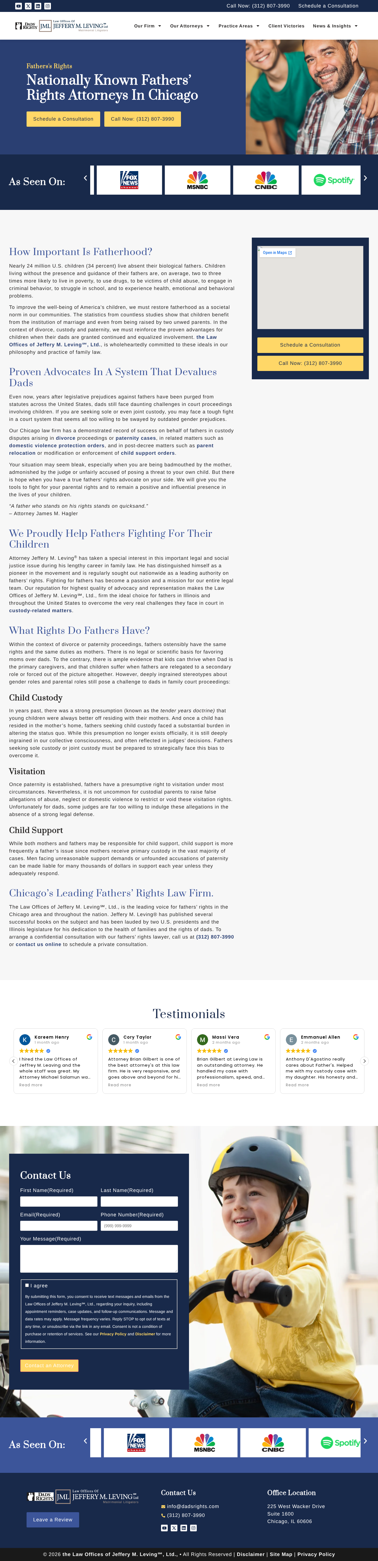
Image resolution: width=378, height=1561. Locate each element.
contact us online (38, 944)
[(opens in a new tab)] (309, 1514)
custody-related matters (40, 610)
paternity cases (136, 438)
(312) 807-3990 (215, 937)
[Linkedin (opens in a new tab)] (38, 6)
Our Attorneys (186, 26)
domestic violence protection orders (57, 445)
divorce (66, 438)
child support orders (148, 453)
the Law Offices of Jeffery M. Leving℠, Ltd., (120, 1554)
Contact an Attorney (49, 1365)
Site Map (281, 1554)
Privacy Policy (113, 1334)
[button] (85, 178)
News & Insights (332, 26)
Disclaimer (145, 1334)
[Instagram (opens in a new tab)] (47, 6)
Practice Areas (236, 26)
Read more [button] (31, 1085)
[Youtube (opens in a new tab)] (18, 6)
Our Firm (144, 26)
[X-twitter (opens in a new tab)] (28, 6)
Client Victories (286, 26)
